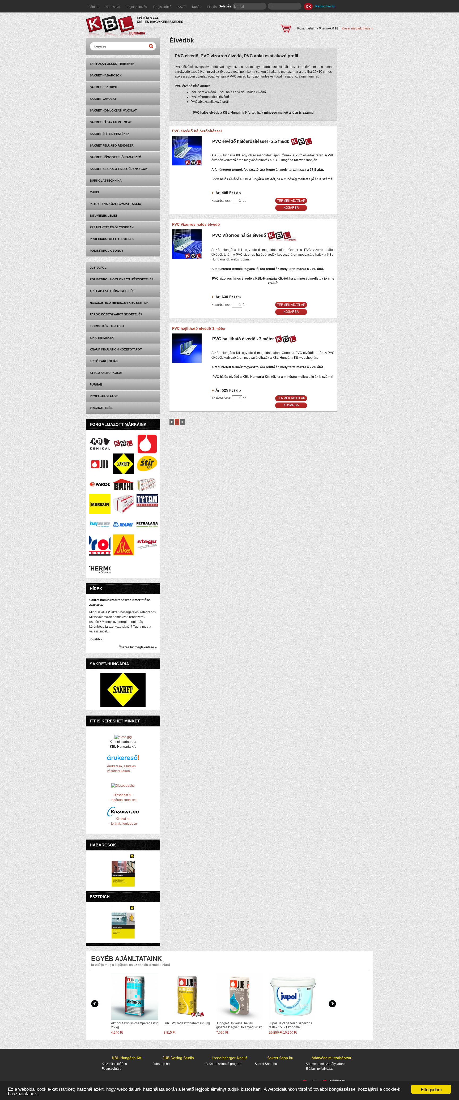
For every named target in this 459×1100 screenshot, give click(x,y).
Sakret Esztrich (103, 87)
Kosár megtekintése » (357, 28)
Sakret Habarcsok (106, 75)
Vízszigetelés (101, 407)
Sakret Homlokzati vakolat (113, 110)
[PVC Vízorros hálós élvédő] (187, 258)
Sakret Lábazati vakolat (111, 122)
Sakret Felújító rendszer (112, 145)
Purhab (96, 384)
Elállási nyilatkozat (319, 1069)
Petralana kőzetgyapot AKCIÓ (115, 204)
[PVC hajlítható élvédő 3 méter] (187, 362)
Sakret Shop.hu (266, 1064)
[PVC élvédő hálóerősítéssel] (187, 164)
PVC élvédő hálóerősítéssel (197, 131)
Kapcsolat (113, 7)
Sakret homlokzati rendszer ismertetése (119, 600)
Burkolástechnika (106, 180)
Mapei (94, 192)
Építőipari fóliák (104, 361)
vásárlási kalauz (118, 771)
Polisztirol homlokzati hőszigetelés (121, 279)
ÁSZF (182, 7)
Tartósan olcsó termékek (112, 63)
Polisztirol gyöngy (106, 250)
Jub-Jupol (98, 267)
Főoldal (94, 7)
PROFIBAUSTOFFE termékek (112, 239)
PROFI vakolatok (104, 396)
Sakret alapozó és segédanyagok (118, 168)
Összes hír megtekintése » (138, 647)
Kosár (196, 7)
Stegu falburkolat (106, 372)
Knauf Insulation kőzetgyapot (116, 349)
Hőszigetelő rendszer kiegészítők (119, 302)
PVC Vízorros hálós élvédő (196, 224)
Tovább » (96, 639)
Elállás (212, 7)
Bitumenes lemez (103, 215)
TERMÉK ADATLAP (291, 201)
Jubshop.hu (161, 1064)
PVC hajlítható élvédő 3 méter (199, 328)
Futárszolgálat (112, 1069)
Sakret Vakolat (103, 98)
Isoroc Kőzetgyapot (107, 326)
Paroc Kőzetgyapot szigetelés (116, 314)
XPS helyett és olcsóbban (112, 227)
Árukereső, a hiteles (121, 766)
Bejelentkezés (137, 7)
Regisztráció (162, 7)
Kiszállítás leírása (114, 1064)
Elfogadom (431, 1089)
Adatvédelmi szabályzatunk (325, 1064)
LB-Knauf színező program (223, 1064)
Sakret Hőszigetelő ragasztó (115, 157)
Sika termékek (102, 337)
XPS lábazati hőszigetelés (112, 291)
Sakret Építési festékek (110, 133)
